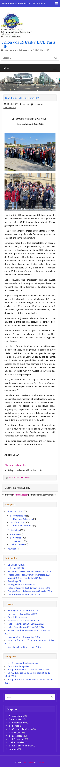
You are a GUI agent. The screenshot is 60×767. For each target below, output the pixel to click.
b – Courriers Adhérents (21, 519)
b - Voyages (26, 477)
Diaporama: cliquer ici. (15, 465)
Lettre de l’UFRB (16, 568)
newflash (12, 548)
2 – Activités (14, 530)
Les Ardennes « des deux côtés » (23, 663)
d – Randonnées (17, 544)
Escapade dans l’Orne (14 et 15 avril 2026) (28, 669)
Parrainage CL (14, 581)
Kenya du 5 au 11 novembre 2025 (24, 637)
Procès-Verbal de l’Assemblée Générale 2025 (29, 574)
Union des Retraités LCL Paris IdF (28, 44)
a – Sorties (15, 534)
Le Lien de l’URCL (16, 564)
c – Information (17, 522)
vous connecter (20, 494)
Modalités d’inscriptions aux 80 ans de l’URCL (29, 571)
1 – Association (15, 511)
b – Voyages (15, 537)
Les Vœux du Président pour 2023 (24, 594)
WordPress (29, 762)
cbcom (26, 104)
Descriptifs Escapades (18, 666)
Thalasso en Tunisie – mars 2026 (23, 620)
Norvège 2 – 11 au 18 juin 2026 (23, 610)
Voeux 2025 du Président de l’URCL (25, 578)
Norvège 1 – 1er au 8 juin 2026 (22, 614)
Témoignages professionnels (21, 584)
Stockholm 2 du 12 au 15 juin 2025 (24, 647)
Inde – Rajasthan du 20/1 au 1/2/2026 (26, 623)
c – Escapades (16, 541)
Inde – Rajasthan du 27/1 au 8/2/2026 (26, 627)
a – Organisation (18, 515)
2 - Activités (14, 477)
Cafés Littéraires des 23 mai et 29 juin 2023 (29, 588)
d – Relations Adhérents (21, 525)
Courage (40, 762)
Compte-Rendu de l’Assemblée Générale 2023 (30, 591)
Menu (6, 68)
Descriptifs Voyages (17, 617)
